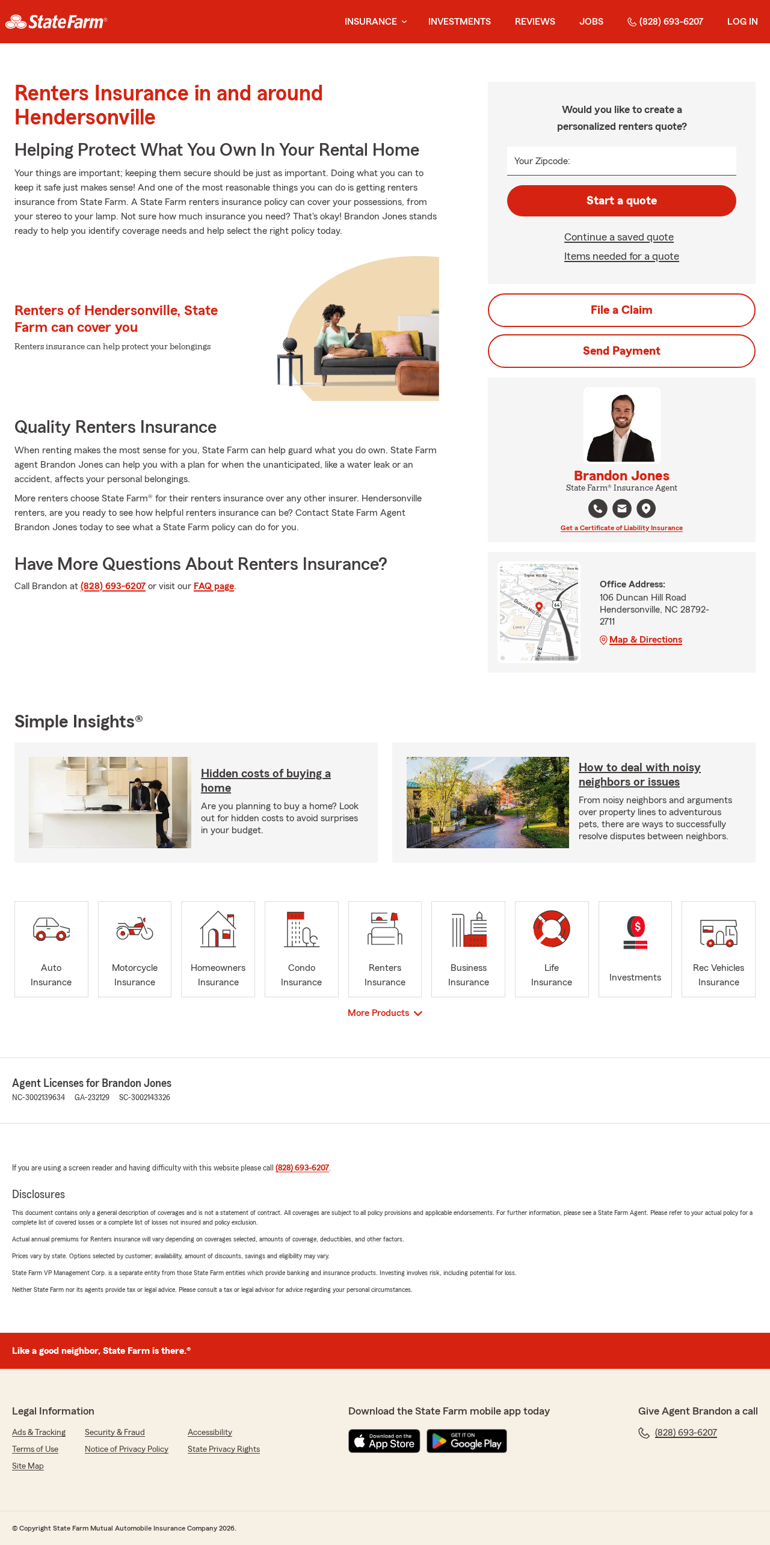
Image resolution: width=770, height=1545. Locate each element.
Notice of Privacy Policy (126, 1449)
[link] (56, 22)
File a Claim (622, 310)
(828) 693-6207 (671, 21)
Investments (459, 21)
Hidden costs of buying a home (266, 781)
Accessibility (210, 1432)
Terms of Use (35, 1449)
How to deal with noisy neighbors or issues (640, 775)
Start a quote (622, 201)
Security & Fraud (115, 1432)
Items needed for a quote (621, 256)
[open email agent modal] (622, 510)
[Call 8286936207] (598, 508)
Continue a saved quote (619, 236)
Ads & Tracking (39, 1432)
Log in (742, 21)
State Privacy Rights (224, 1449)
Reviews (535, 21)
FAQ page (214, 586)
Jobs (591, 21)
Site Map (28, 1466)
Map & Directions (645, 639)
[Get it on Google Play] (467, 1441)
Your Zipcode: (542, 161)
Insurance (371, 21)
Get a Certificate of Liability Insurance (622, 527)
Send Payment (622, 351)
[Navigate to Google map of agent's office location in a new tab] (646, 508)
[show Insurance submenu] (402, 21)
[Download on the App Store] (384, 1441)
